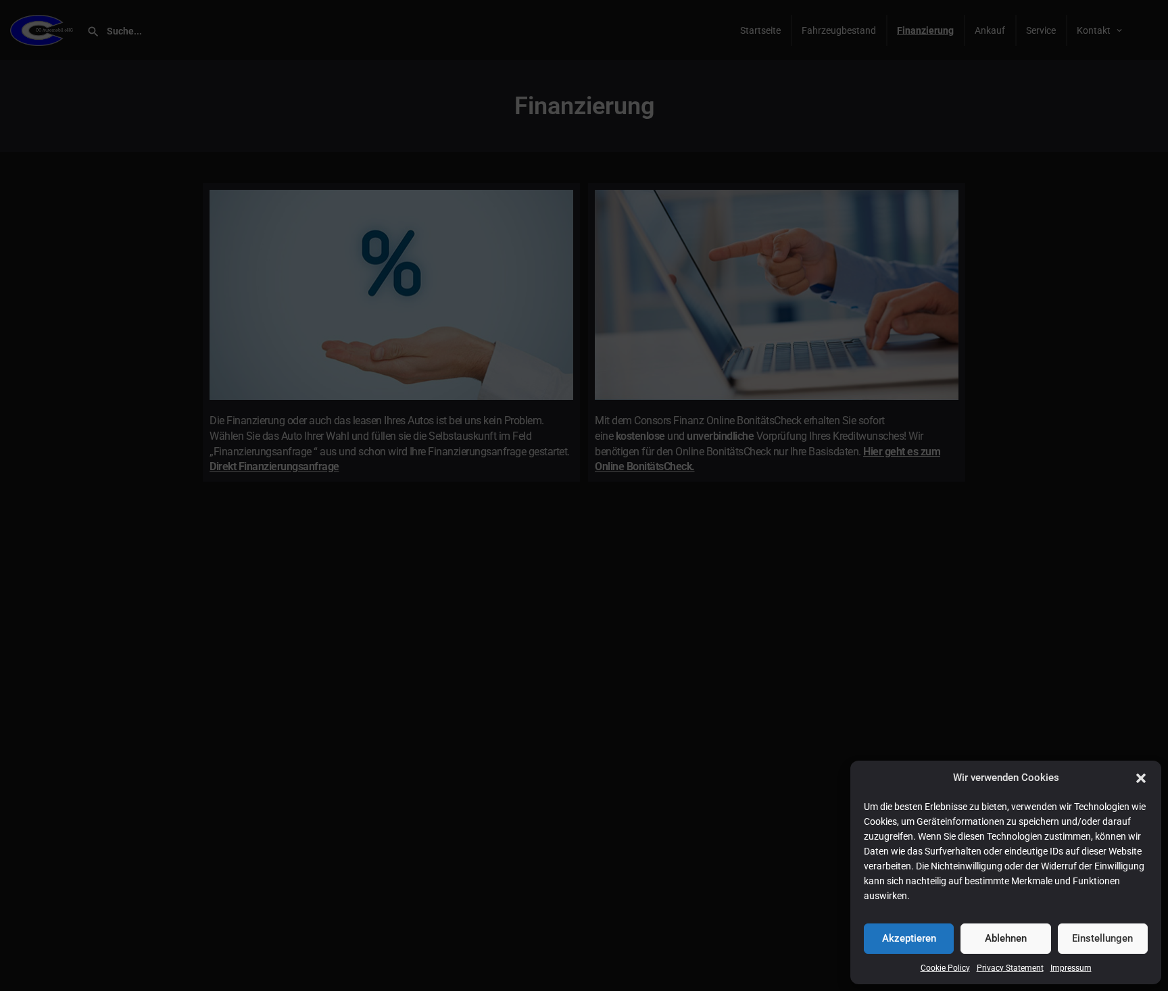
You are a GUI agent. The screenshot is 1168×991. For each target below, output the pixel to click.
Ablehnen (1006, 938)
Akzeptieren (909, 938)
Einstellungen (1102, 938)
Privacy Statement (1010, 968)
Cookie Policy (945, 968)
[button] (1141, 778)
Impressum (1071, 968)
